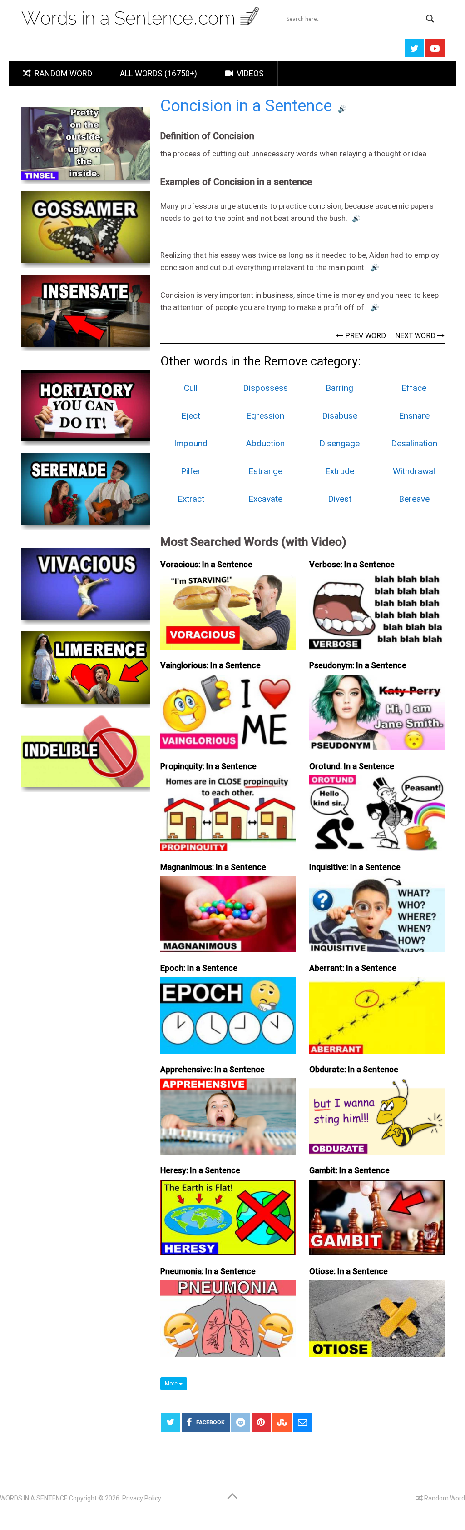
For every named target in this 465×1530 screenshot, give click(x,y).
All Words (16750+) (158, 73)
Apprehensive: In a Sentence (212, 1069)
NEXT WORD (416, 335)
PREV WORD (364, 335)
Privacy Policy (141, 1498)
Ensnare (414, 415)
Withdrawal (414, 471)
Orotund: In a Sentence (351, 766)
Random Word (62, 73)
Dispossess (265, 388)
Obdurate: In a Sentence (353, 1069)
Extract (191, 499)
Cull (191, 388)
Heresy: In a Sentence (200, 1170)
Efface (413, 388)
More (172, 1383)
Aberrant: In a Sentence (352, 968)
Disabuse (339, 415)
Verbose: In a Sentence (352, 564)
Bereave (414, 499)
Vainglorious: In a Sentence (210, 665)
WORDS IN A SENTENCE (34, 1498)
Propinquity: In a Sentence (208, 766)
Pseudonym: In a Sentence (357, 665)
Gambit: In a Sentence (349, 1170)
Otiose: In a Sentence (348, 1271)
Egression (265, 415)
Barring (339, 388)
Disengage (339, 443)
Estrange (265, 471)
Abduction (265, 443)
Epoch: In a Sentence (198, 968)
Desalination (414, 443)
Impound (191, 443)
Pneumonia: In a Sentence (208, 1271)
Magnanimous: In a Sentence (213, 867)
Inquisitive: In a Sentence (355, 867)
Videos (249, 73)
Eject (190, 415)
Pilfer (191, 471)
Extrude (339, 471)
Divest (339, 499)
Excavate (265, 499)
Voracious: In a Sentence (206, 564)
